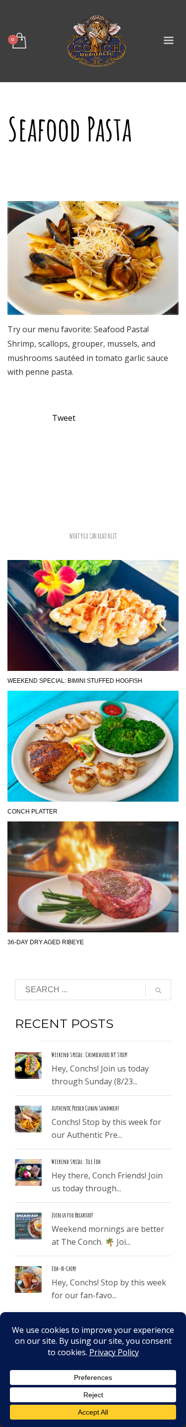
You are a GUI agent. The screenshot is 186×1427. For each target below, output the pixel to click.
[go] (158, 990)
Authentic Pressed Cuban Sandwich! (85, 1108)
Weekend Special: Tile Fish (76, 1162)
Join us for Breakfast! (72, 1215)
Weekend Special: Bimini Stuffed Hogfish (74, 680)
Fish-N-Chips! (64, 1269)
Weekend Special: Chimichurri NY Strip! (89, 1055)
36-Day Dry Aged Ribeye (45, 942)
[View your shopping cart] (18, 41)
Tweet (63, 417)
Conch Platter (32, 811)
